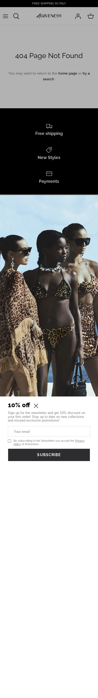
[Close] (36, 406)
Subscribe (49, 455)
